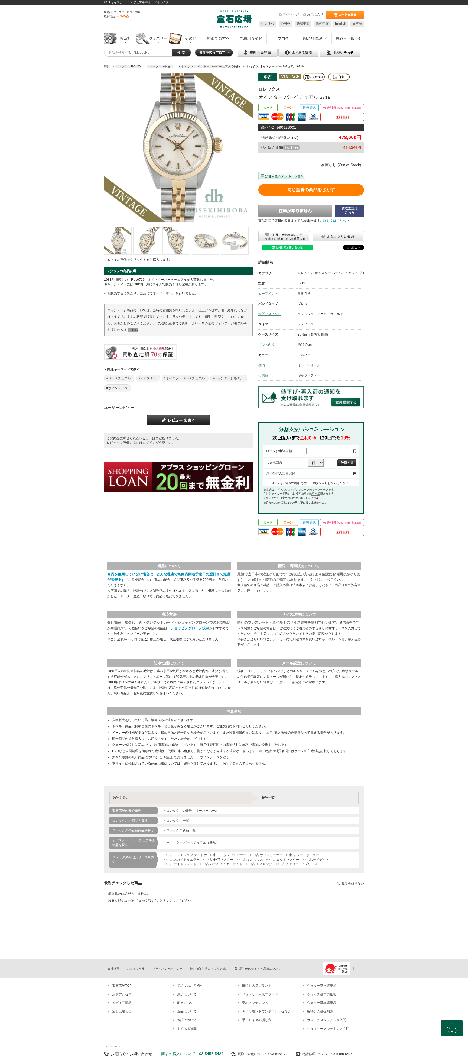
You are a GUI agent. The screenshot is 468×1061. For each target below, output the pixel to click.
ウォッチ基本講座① (321, 986)
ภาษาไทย (267, 23)
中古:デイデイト (317, 860)
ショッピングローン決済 (190, 628)
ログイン (148, 443)
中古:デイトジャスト (181, 864)
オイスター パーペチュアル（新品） (192, 843)
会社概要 (113, 968)
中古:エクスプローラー (229, 855)
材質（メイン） (269, 314)
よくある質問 (187, 1029)
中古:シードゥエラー (304, 855)
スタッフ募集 (136, 968)
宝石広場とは (122, 1011)
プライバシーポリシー (167, 968)
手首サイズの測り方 (256, 1020)
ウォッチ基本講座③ (321, 1003)
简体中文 (322, 23)
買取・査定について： (254, 1054)
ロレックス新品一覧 (181, 830)
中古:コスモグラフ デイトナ (186, 855)
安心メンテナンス (255, 1003)
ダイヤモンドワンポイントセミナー (268, 1011)
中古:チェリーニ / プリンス (297, 864)
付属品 (263, 375)
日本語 (357, 23)
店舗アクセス (122, 994)
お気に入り (315, 14)
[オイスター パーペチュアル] (117, 240)
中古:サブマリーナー (268, 855)
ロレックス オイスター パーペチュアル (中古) (331, 273)
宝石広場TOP (122, 986)
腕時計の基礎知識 (320, 1011)
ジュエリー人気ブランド (260, 994)
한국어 (285, 23)
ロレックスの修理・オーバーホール (192, 810)
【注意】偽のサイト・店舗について (257, 968)
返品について (187, 1011)
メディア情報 (122, 1003)
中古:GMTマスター (219, 860)
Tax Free (291, 147)
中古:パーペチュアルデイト (222, 864)
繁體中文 (303, 23)
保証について (187, 1020)
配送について (187, 1003)
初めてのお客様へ (190, 986)
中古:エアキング (260, 864)
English (340, 23)
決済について (187, 994)
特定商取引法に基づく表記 (208, 968)
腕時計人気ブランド (256, 986)
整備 (261, 365)
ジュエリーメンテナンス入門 (328, 1029)
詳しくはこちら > (336, 220)
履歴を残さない (352, 883)
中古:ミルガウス (251, 860)
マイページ (291, 14)
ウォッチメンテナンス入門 (326, 1020)
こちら (133, 330)
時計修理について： (317, 1054)
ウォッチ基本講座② (321, 994)
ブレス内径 (266, 345)
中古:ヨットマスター (284, 860)
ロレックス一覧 (177, 821)
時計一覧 (268, 798)
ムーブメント (268, 293)
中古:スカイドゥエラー (183, 860)
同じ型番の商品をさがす (311, 189)
